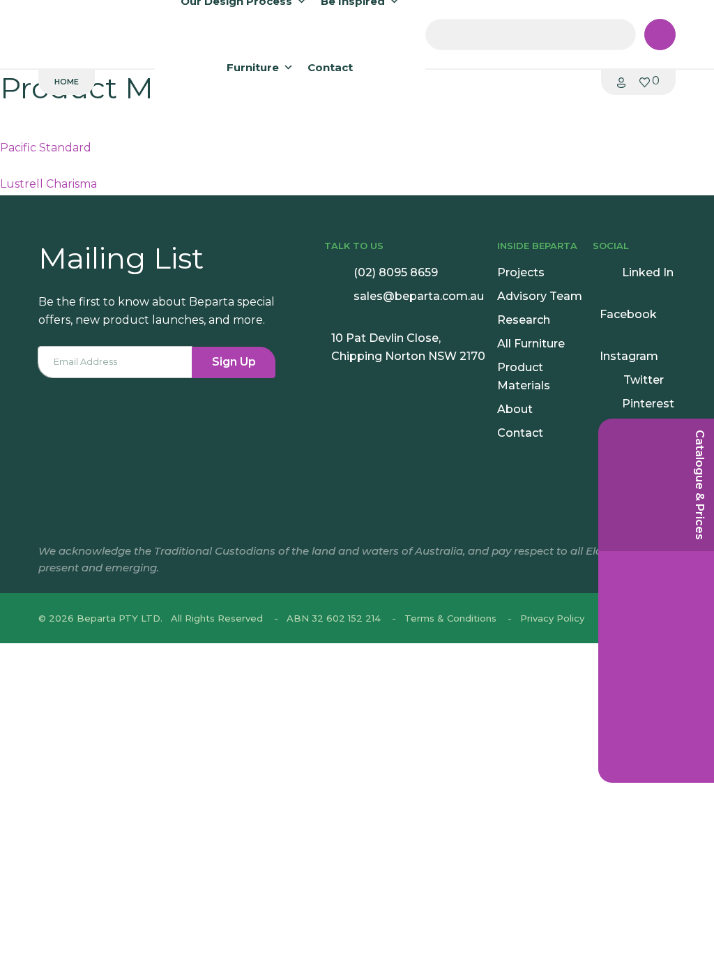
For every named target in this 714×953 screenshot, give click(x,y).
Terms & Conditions (450, 618)
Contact (330, 67)
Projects (521, 272)
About (515, 409)
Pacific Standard (45, 147)
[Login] (621, 81)
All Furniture (531, 343)
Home (66, 82)
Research (523, 320)
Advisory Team (539, 296)
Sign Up (234, 361)
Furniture (253, 67)
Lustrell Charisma (48, 183)
